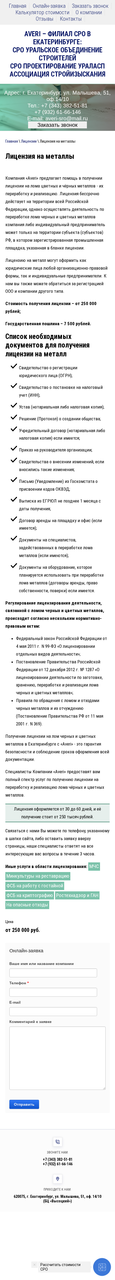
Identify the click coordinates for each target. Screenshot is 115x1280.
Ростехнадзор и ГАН (77, 895)
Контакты (71, 19)
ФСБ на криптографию (29, 895)
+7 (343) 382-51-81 (64, 106)
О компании (89, 12)
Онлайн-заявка (49, 6)
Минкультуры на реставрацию (37, 876)
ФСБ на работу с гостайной (34, 886)
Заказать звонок (90, 6)
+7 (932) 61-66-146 (57, 112)
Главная (17, 6)
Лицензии (29, 141)
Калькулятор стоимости (42, 12)
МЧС (94, 866)
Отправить (24, 1104)
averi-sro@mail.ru (66, 118)
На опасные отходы (27, 905)
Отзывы (44, 19)
